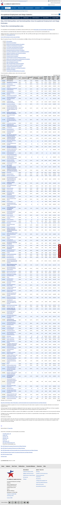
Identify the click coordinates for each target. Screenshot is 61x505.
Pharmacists (9, 172)
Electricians (9, 336)
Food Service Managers (11, 104)
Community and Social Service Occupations (14, 48)
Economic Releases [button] (29, 7)
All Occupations (9, 41)
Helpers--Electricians (10, 339)
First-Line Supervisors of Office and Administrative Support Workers (11, 268)
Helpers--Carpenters (10, 337)
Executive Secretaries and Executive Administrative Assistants (11, 294)
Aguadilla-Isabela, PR (7, 433)
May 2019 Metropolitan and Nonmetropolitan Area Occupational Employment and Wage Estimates (19, 450)
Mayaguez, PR (5, 438)
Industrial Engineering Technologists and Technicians (11, 132)
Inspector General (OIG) (28, 471)
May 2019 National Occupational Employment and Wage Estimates (13, 446)
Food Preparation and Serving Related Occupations (16, 57)
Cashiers (8, 252)
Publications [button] (21, 7)
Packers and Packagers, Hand (12, 396)
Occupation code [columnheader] (3, 78)
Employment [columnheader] (24, 77)
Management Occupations (11, 42)
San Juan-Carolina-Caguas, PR (9, 442)
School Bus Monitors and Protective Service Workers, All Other (12, 204)
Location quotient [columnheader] (41, 78)
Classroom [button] (37, 7)
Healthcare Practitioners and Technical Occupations (16, 53)
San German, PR (6, 441)
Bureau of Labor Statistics (5, 11)
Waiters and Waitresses (11, 227)
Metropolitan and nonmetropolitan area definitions (43, 29)
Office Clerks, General (11, 306)
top (1, 425)
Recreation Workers (10, 245)
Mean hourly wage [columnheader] (49, 78)
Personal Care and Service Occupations (13, 60)
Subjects (8, 466)
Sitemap (38, 471)
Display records (5, 75)
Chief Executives (10, 83)
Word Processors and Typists (12, 305)
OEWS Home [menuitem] (5, 17)
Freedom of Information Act (42, 473)
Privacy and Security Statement (40, 476)
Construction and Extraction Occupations (14, 66)
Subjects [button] (7, 7)
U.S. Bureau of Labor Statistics (12, 4)
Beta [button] (42, 7)
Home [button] (2, 7)
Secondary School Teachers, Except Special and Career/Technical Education (12, 157)
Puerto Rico (10, 428)
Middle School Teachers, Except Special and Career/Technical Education (12, 153)
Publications (21, 466)
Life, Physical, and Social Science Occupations (15, 47)
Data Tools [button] (13, 7)
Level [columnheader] (20, 77)
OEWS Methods (35, 17)
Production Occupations (10, 69)
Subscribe (58, 2)
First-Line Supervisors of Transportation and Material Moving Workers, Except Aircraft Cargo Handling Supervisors (12, 381)
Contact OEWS (9, 497)
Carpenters (9, 326)
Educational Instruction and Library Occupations (15, 50)
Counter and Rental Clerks (11, 254)
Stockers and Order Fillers (11, 398)
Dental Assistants (10, 189)
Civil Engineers (9, 127)
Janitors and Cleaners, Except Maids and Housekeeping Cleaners (12, 234)
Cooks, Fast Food (10, 215)
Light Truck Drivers (10, 388)
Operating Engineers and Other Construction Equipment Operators (11, 333)
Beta (45, 466)
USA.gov (25, 479)
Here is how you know (22, 0)
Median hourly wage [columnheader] (45, 78)
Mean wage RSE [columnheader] (58, 78)
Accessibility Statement (41, 486)
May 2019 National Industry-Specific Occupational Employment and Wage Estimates (17, 452)
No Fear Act (25, 477)
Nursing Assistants (10, 188)
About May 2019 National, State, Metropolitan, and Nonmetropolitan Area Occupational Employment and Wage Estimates (23, 402)
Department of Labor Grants (29, 475)
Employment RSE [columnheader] (30, 78)
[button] (58, 400)
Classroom (39, 466)
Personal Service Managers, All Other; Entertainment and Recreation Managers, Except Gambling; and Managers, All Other (12, 108)
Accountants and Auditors (11, 123)
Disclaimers (38, 478)
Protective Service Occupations (12, 56)
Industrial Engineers (10, 129)
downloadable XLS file (11, 34)
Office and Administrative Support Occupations (15, 63)
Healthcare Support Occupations (12, 54)
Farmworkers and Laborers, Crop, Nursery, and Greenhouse (12, 316)
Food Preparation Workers (11, 221)
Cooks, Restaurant (10, 219)
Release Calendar (54, 2)
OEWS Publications (15, 17)
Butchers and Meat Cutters (11, 365)
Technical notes (4, 456)
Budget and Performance (28, 473)
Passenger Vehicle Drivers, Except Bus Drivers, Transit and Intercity (11, 391)
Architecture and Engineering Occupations (14, 45)
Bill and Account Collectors (11, 271)
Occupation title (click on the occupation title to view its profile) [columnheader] (12, 78)
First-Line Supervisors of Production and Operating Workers (11, 361)
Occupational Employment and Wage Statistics (19, 11)
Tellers (8, 277)
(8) (25, 141)
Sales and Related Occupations (12, 62)
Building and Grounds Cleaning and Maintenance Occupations (18, 59)
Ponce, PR (5, 439)
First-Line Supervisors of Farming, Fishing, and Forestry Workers (11, 312)
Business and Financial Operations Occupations (15, 44)
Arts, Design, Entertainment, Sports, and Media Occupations (17, 51)
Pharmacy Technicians (11, 175)
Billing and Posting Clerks (11, 272)
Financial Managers (10, 91)
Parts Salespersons (10, 255)
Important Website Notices (41, 482)
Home (2, 466)
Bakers (8, 363)
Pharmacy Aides (10, 191)
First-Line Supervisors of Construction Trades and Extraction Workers (11, 323)
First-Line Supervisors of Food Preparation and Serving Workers (11, 212)
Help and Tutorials (40, 484)
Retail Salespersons (10, 257)
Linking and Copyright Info (41, 480)
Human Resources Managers (12, 95)
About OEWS (45, 17)
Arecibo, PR (5, 435)
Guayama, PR (5, 436)
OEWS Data (25, 17)
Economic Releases (30, 466)
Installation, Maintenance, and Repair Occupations (15, 67)
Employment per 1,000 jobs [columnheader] (36, 78)
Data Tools (14, 466)
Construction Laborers (11, 330)
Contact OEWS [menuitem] (55, 17)
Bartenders (9, 222)
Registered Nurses (10, 174)
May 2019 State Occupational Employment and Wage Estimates (13, 448)
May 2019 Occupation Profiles (6, 454)
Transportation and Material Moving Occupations (15, 70)
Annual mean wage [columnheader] (53, 78)
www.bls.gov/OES (10, 495)
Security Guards (10, 201)
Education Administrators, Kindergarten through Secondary (11, 98)
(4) (46, 98)
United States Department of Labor (54, 0)
